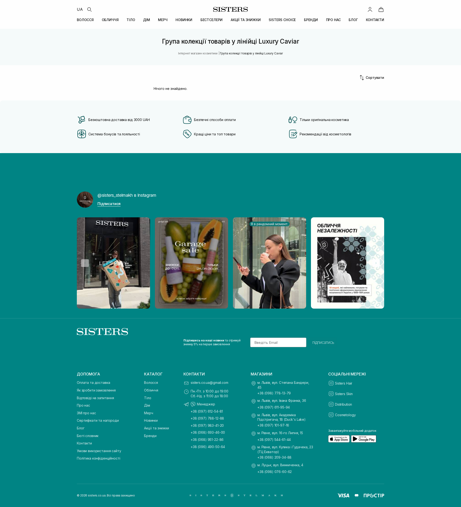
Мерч (148, 413)
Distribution (343, 404)
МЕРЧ (162, 20)
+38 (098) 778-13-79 (274, 393)
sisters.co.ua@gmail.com (209, 382)
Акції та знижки (156, 428)
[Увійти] (370, 9)
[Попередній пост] (85, 263)
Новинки (151, 420)
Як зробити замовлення (96, 390)
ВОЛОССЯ (85, 20)
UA (80, 9)
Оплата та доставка (93, 382)
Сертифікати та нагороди (98, 420)
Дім (147, 405)
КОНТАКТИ (375, 20)
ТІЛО (131, 20)
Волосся (151, 382)
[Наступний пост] (376, 263)
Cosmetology (345, 415)
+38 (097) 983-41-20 (207, 425)
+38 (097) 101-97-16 (273, 425)
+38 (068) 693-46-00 (208, 432)
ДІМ (146, 20)
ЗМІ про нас (86, 413)
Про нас (83, 405)
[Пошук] (89, 9)
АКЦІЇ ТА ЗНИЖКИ (246, 20)
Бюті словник (87, 436)
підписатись (323, 342)
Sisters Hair (343, 383)
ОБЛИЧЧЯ (110, 20)
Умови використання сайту (99, 451)
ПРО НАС (333, 20)
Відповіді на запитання (95, 398)
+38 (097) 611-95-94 (273, 407)
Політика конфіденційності (98, 458)
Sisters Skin (344, 394)
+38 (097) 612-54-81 (207, 411)
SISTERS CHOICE (282, 20)
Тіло (147, 398)
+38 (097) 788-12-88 (207, 418)
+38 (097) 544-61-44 (274, 440)
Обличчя (151, 390)
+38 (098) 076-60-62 (274, 472)
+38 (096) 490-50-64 (208, 447)
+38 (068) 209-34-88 (274, 457)
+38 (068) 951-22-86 (207, 440)
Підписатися (109, 203)
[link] (381, 9)
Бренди (150, 436)
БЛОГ (353, 20)
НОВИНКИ (184, 20)
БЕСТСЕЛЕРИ (211, 20)
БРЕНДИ (311, 20)
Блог (80, 428)
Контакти (84, 443)
